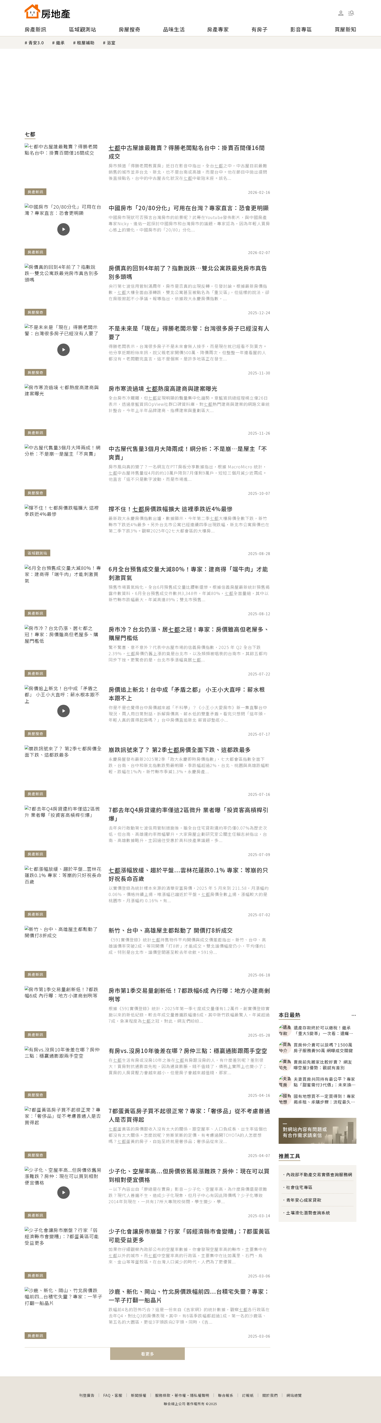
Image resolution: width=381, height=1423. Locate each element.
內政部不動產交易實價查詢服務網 (319, 1174)
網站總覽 (294, 1395)
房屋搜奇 (129, 29)
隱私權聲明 (199, 1395)
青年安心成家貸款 (303, 1200)
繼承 (60, 42)
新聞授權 (138, 1395)
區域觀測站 (82, 29)
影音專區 (301, 29)
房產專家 (218, 29)
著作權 (180, 1395)
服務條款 (163, 1395)
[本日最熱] (353, 1015)
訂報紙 (248, 1395)
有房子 (259, 29)
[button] (351, 13)
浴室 (111, 42)
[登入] (341, 13)
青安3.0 (36, 42)
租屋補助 (86, 42)
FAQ (107, 1395)
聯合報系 (226, 1395)
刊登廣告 (87, 1395)
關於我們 (270, 1395)
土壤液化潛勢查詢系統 (308, 1212)
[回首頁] (47, 11)
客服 (118, 1395)
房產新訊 (35, 29)
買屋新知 (345, 29)
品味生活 (174, 29)
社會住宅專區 (299, 1187)
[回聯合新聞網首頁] (32, 11)
